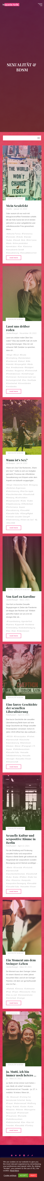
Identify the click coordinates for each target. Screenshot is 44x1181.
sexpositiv (27, 880)
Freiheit (31, 737)
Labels (16, 1106)
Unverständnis (25, 383)
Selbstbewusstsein (21, 749)
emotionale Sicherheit (16, 1100)
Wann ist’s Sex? (17, 460)
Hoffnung (32, 1103)
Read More (14, 1171)
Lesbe (23, 1106)
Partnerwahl (23, 1113)
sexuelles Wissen (24, 759)
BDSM (10, 737)
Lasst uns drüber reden (18, 328)
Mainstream (26, 743)
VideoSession (23, 631)
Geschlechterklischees (16, 874)
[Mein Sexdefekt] (22, 172)
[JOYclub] (32, 1155)
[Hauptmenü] (40, 4)
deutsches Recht (21, 485)
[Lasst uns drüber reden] (22, 293)
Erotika (10, 589)
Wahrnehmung (13, 520)
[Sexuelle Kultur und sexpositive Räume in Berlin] (22, 802)
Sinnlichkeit (11, 998)
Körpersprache (13, 501)
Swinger (21, 998)
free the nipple (27, 491)
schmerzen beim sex (27, 377)
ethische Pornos (14, 234)
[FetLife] (28, 1155)
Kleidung (10, 498)
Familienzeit (12, 361)
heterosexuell (20, 1103)
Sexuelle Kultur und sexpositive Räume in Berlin (21, 839)
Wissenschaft (12, 762)
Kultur (24, 501)
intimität (10, 364)
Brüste (23, 355)
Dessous (19, 989)
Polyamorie (12, 1116)
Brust (17, 355)
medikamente (17, 367)
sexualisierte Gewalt (15, 250)
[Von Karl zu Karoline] (22, 563)
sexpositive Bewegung (16, 883)
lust (8, 367)
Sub (14, 631)
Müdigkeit (29, 367)
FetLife (20, 237)
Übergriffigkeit (27, 513)
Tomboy (29, 1125)
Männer (20, 1110)
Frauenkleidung (14, 621)
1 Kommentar (13, 1013)
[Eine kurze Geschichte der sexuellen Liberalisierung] (22, 671)
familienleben (24, 358)
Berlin (10, 867)
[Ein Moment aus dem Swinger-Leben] (22, 927)
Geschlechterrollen (14, 494)
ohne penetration (21, 243)
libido (9, 243)
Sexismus (28, 246)
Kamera (10, 624)
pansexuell (11, 1113)
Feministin (11, 237)
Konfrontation (21, 498)
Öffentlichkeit (27, 504)
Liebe (16, 877)
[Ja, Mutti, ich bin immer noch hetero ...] (22, 1038)
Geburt (22, 361)
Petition (24, 877)
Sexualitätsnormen (29, 253)
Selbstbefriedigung (27, 628)
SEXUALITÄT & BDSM (15, 199)
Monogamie (30, 1110)
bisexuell (15, 1097)
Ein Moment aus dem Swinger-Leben (21, 962)
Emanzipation (20, 737)
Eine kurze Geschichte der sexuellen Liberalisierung (21, 708)
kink (23, 240)
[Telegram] (12, 1155)
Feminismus (28, 234)
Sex (20, 246)
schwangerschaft (14, 380)
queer (22, 507)
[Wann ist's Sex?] (22, 427)
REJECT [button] (33, 1175)
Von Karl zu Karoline (20, 596)
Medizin (10, 746)
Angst (10, 355)
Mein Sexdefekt (17, 206)
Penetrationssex (13, 374)
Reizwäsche (25, 992)
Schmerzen (11, 377)
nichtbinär (30, 624)
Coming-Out (26, 1097)
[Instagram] (24, 1155)
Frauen (10, 1103)
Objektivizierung (13, 504)
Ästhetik (11, 989)
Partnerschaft (31, 371)
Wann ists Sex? (28, 520)
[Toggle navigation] (38, 138)
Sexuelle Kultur (13, 513)
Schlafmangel (28, 374)
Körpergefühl (21, 364)
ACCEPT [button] (23, 1175)
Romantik (22, 1116)
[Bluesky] (16, 1155)
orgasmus (20, 371)
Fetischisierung (13, 491)
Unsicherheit (12, 383)
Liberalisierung (13, 743)
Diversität (18, 867)
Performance (12, 507)
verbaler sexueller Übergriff (18, 517)
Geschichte (25, 740)
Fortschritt (28, 867)
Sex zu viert (12, 995)
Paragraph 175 (29, 746)
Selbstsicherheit (13, 1122)
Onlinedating (12, 628)
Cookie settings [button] (10, 1175)
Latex (30, 501)
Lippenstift (20, 624)
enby (29, 1100)
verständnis (12, 386)
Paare (15, 992)
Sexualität (25, 510)
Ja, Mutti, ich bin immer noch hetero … (21, 1073)
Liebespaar (30, 989)
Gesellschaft (29, 494)
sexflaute (32, 380)
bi (8, 1097)
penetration (12, 246)
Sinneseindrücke (26, 995)
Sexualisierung (13, 253)
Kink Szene (32, 240)
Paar (9, 992)
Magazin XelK (10, 4)
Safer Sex (33, 877)
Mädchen (11, 1110)
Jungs (9, 1106)
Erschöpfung (12, 358)
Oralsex (10, 371)
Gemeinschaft (12, 740)
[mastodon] (20, 1155)
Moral (18, 746)
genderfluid (27, 621)
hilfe (28, 361)
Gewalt (17, 240)
